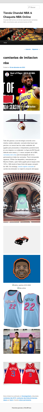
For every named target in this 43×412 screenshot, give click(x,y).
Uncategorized (26, 396)
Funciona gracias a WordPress (21, 408)
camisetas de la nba (9, 155)
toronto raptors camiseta (26, 166)
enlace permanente (25, 400)
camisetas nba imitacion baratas (27, 398)
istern (11, 400)
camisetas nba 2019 (9, 398)
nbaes (5, 400)
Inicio (5, 42)
